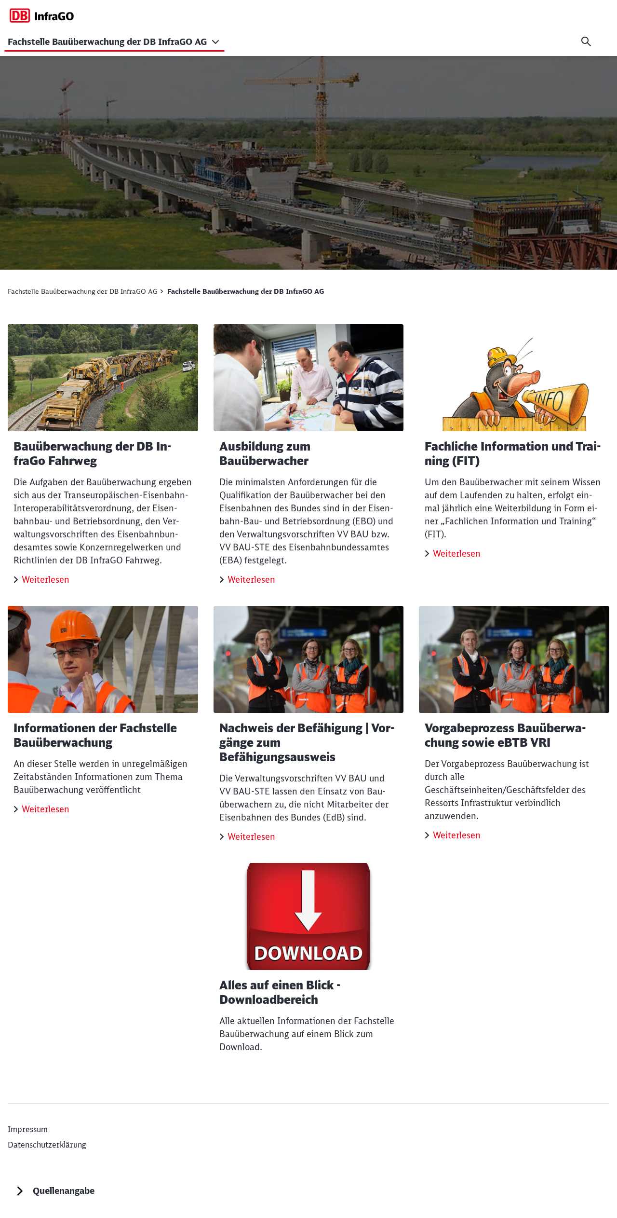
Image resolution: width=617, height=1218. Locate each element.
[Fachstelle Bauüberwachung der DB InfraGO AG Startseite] (41, 15)
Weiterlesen (45, 579)
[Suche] (586, 41)
